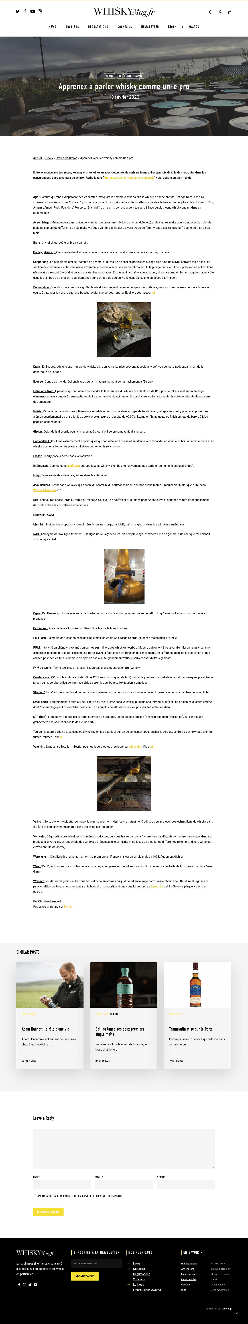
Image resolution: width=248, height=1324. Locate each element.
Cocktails (139, 1279)
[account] (220, 12)
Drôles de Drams (130, 76)
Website (161, 1177)
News (109, 76)
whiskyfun (135, 746)
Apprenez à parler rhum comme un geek (128, 177)
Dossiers (139, 1269)
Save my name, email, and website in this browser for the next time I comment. (79, 1196)
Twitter (68, 906)
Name (36, 1177)
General (114, 1014)
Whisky (25, 1014)
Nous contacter (189, 1263)
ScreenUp (227, 1308)
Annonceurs (187, 1268)
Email (99, 1177)
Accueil (37, 158)
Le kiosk (138, 1284)
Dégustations (141, 1274)
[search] (211, 12)
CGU (183, 1290)
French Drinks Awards (147, 1290)
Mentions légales (190, 1274)
